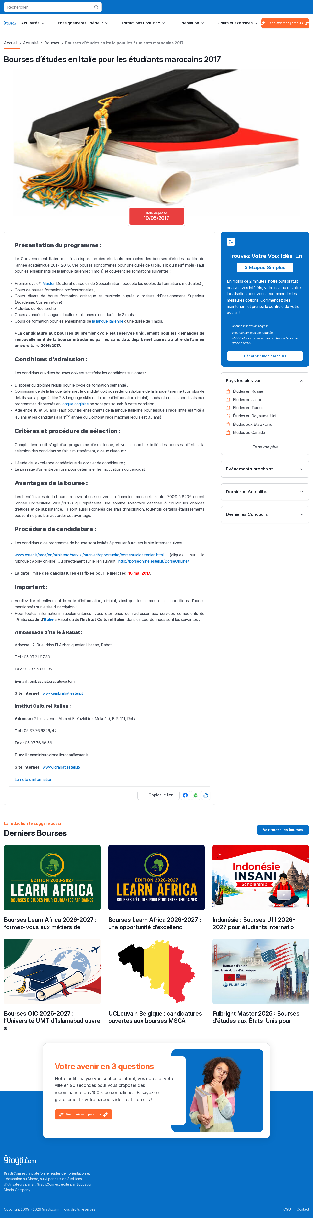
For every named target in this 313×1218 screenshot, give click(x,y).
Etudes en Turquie (249, 407)
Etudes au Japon (247, 399)
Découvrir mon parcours (285, 23)
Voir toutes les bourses (283, 830)
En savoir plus (265, 446)
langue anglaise (75, 404)
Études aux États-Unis (252, 424)
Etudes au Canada (249, 432)
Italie (49, 619)
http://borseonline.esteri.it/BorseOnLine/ (153, 561)
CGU (287, 1209)
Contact (303, 1209)
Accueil (10, 42)
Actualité (31, 42)
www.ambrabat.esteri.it (63, 693)
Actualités (30, 23)
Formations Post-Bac (141, 23)
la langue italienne (108, 321)
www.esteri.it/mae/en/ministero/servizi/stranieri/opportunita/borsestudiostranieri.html (89, 554)
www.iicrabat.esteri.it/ (61, 767)
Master (48, 283)
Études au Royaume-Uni (254, 415)
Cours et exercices (235, 23)
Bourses (52, 42)
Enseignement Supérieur (80, 23)
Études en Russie (248, 391)
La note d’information (34, 779)
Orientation (189, 23)
